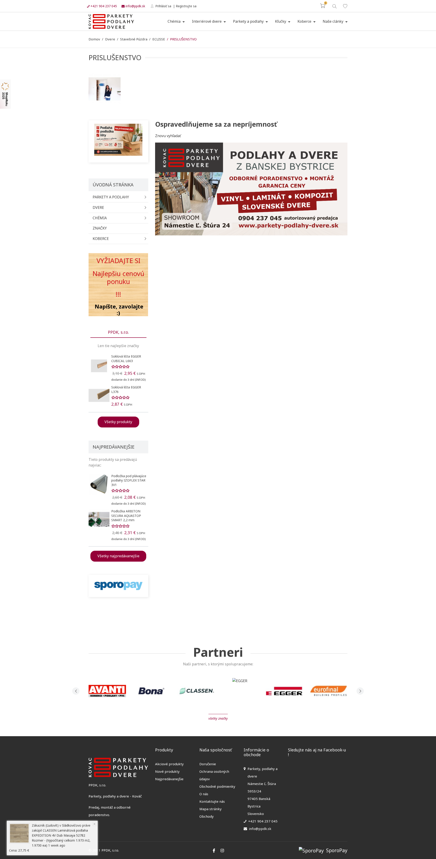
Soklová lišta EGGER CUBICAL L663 (126, 358)
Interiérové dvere (207, 21)
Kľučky (281, 21)
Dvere (98, 207)
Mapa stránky (210, 809)
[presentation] (75, 691)
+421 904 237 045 (103, 6)
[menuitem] (176, 21)
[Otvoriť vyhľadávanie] (334, 5)
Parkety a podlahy (249, 21)
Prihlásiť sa (162, 6)
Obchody (206, 816)
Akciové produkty (169, 764)
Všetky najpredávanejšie (118, 555)
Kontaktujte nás (212, 801)
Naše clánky (333, 21)
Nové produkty (167, 771)
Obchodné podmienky (217, 786)
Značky (100, 228)
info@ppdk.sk (135, 6)
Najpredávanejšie (169, 779)
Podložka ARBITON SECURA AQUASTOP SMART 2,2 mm (126, 515)
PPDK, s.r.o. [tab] (118, 332)
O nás (203, 794)
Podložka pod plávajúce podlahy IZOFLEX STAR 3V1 (128, 480)
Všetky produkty (118, 421)
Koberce (304, 21)
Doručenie (207, 764)
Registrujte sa (186, 6)
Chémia (174, 21)
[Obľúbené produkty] (345, 6)
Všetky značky (218, 718)
